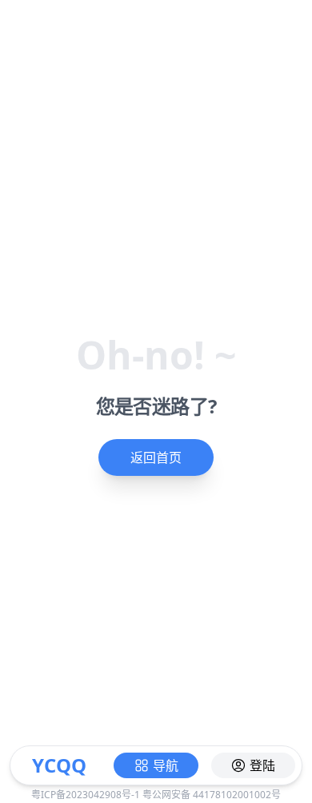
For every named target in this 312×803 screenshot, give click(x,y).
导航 (165, 765)
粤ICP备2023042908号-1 (85, 794)
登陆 (262, 765)
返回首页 (156, 457)
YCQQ (59, 765)
